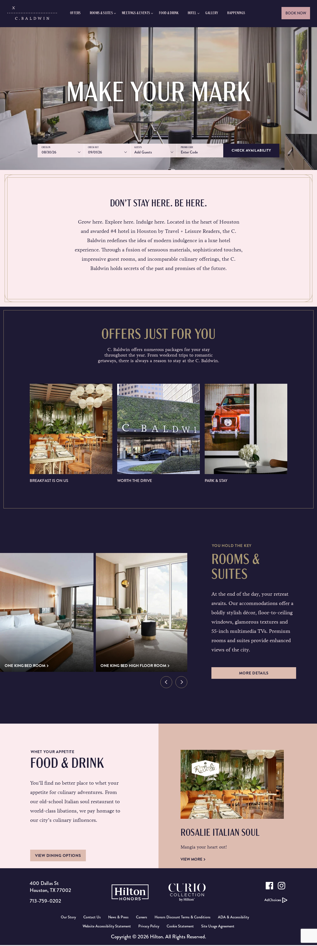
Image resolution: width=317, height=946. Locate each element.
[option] (47, 612)
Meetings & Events (136, 13)
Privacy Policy (148, 926)
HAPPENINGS (236, 13)
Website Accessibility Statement (107, 926)
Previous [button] (166, 682)
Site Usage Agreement (217, 926)
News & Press (118, 917)
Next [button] (181, 682)
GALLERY (211, 13)
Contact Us (92, 917)
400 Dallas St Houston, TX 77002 (50, 886)
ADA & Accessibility (233, 917)
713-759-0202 (45, 901)
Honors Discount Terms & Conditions (182, 917)
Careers (141, 917)
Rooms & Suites (101, 13)
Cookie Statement (180, 926)
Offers (75, 13)
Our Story (68, 917)
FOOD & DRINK (169, 13)
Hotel (192, 13)
